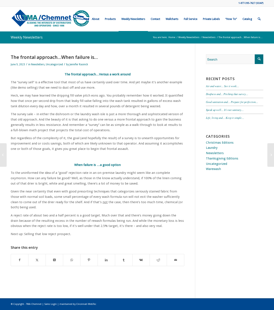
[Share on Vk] (141, 260)
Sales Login (50, 304)
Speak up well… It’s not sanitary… (225, 110)
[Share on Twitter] (37, 260)
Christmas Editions (220, 143)
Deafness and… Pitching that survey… (227, 94)
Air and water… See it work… (222, 86)
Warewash (213, 169)
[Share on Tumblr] (123, 260)
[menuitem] (95, 19)
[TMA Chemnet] (51, 19)
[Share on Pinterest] (89, 260)
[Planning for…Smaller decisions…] (3, 155)
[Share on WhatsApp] (71, 260)
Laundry (211, 148)
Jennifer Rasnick (79, 64)
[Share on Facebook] (19, 260)
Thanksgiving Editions (222, 158)
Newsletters (38, 64)
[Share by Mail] (175, 260)
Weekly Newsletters (27, 37)
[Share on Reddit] (158, 260)
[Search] (259, 19)
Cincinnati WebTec (86, 304)
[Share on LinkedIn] (106, 260)
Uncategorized (54, 64)
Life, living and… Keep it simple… (225, 117)
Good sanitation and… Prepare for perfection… (232, 102)
